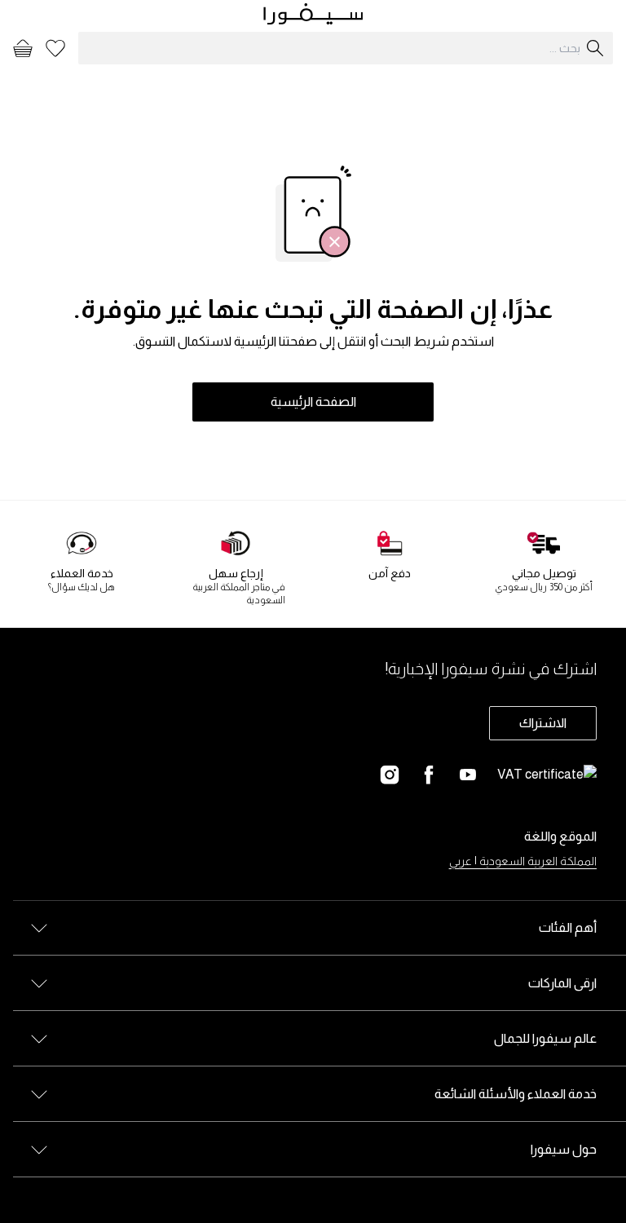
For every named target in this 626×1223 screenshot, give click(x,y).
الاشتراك (542, 723)
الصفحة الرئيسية (313, 401)
